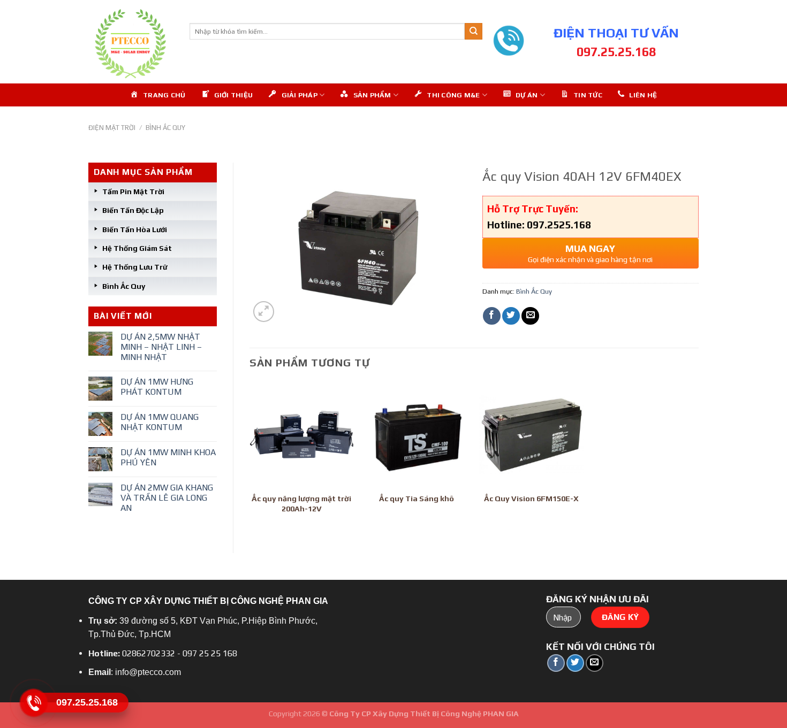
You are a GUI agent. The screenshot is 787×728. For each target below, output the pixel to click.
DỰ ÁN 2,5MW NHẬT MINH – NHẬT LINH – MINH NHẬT (161, 347)
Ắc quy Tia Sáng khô (416, 498)
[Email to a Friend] (530, 316)
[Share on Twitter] (511, 316)
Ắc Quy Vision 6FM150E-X (531, 498)
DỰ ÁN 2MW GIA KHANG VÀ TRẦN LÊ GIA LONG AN (166, 497)
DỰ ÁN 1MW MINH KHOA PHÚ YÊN (168, 457)
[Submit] (473, 31)
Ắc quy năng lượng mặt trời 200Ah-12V (301, 503)
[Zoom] (263, 311)
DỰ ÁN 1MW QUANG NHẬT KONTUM (159, 422)
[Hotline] (33, 703)
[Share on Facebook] (492, 316)
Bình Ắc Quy (165, 128)
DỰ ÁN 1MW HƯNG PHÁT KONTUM (156, 387)
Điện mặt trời (111, 128)
